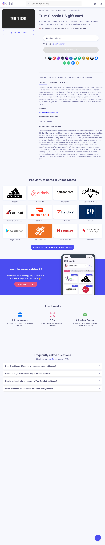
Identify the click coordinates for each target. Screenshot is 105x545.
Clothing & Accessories (59, 10)
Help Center (52, 359)
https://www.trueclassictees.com (48, 112)
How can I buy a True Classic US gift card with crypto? (28, 373)
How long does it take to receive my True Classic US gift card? (31, 381)
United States (44, 10)
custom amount (58, 44)
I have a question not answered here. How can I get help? (29, 388)
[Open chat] (98, 538)
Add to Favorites (20, 32)
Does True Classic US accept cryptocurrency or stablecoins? (30, 366)
